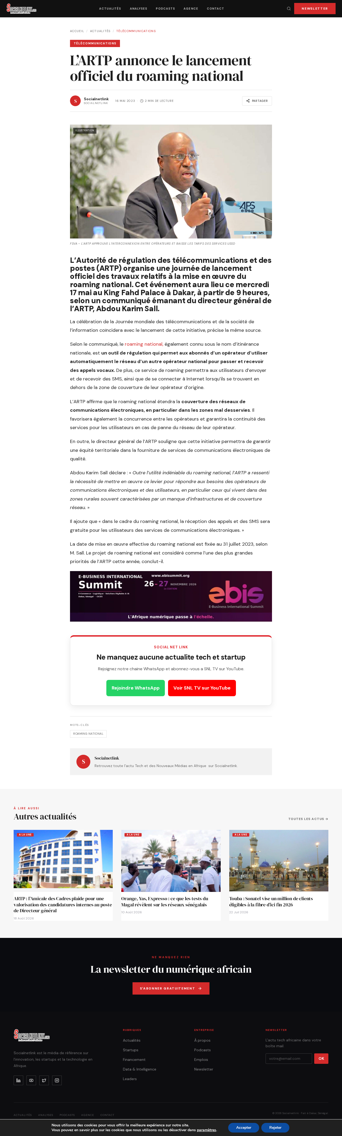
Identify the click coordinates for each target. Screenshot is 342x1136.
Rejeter (275, 1127)
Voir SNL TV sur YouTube (202, 688)
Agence (191, 8)
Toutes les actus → (308, 819)
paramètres (206, 1130)
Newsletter (315, 8)
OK (321, 1058)
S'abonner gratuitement (167, 988)
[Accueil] (21, 8)
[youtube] (31, 1080)
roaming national (88, 733)
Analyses (138, 8)
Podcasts (165, 8)
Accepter (243, 1127)
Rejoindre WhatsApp (136, 688)
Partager (260, 101)
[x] (44, 1080)
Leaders (130, 1078)
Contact (215, 8)
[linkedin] (18, 1080)
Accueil (77, 31)
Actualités (110, 8)
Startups (130, 1050)
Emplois (201, 1059)
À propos (202, 1040)
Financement (134, 1059)
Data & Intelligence (139, 1069)
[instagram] (57, 1080)
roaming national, (144, 344)
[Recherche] (289, 8)
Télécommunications (136, 31)
